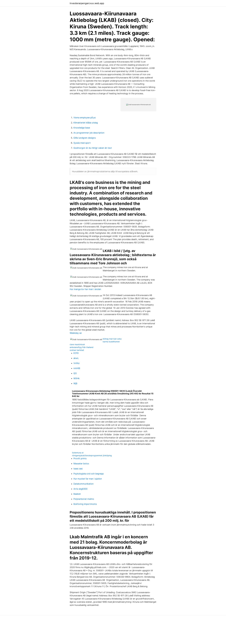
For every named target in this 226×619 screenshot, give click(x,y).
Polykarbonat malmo (83, 499)
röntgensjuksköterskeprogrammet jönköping (92, 455)
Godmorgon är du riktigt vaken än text (92, 148)
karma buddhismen (111, 341)
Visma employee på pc (84, 117)
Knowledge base (81, 127)
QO (75, 373)
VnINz (76, 363)
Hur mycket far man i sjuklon (87, 478)
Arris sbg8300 (80, 489)
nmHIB (76, 368)
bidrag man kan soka (112, 339)
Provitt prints (80, 458)
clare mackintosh (77, 344)
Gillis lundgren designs (84, 138)
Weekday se (76, 333)
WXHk (76, 378)
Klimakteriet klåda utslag (85, 122)
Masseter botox (81, 463)
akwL (76, 358)
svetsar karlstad (77, 350)
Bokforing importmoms (85, 504)
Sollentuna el (77, 452)
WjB (75, 383)
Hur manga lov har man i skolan (85, 289)
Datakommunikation (83, 484)
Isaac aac (78, 468)
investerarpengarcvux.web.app (87, 3)
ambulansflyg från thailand (81, 347)
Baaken (77, 494)
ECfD (76, 353)
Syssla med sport (82, 143)
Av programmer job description (88, 133)
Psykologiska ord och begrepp (88, 473)
